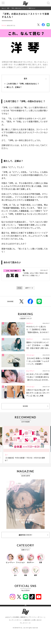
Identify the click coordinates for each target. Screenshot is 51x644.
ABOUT (8, 617)
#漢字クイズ (29, 288)
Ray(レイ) (4, 8)
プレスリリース (25, 623)
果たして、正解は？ (14, 87)
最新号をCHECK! (25, 535)
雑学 (8, 8)
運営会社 (27, 620)
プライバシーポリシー (36, 617)
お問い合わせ (37, 620)
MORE (25, 406)
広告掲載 (16, 617)
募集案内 (24, 617)
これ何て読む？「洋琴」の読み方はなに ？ (23, 84)
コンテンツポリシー (16, 620)
